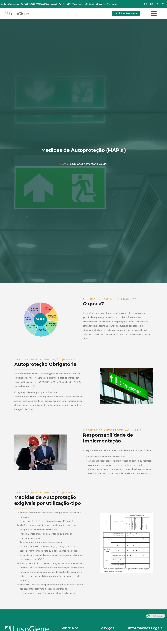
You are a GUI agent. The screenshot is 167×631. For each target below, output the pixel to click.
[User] (163, 4)
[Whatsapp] (145, 4)
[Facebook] (151, 4)
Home (64, 164)
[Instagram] (157, 4)
